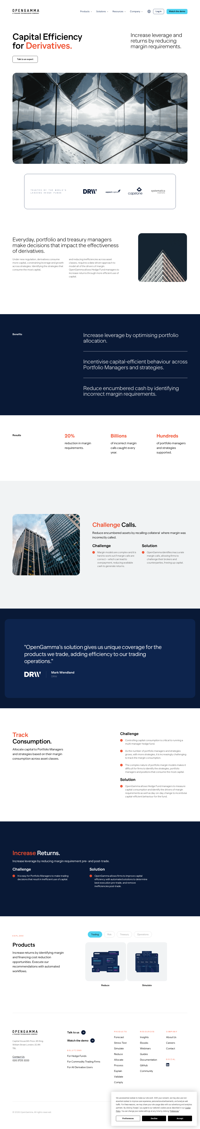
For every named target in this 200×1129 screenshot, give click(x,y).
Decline (154, 1118)
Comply (118, 1082)
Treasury (124, 934)
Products (85, 11)
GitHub (144, 1065)
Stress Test (120, 1043)
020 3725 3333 (20, 1060)
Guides (144, 1054)
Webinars (145, 1048)
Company (135, 11)
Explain (118, 1071)
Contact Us (18, 1056)
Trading (95, 934)
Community (146, 1071)
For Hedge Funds (77, 1056)
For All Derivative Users (80, 1067)
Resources (117, 11)
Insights (144, 1037)
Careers (170, 1043)
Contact (170, 1048)
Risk (109, 934)
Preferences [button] (174, 1111)
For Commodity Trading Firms (83, 1061)
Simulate (119, 1048)
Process (118, 1065)
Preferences (128, 1118)
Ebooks (144, 1043)
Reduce (118, 1054)
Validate (118, 1076)
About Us (171, 1037)
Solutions (101, 11)
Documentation (148, 1059)
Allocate (118, 1059)
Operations (143, 934)
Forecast (119, 1037)
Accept (180, 1118)
